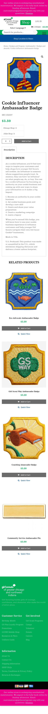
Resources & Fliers (9, 636)
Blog (28, 640)
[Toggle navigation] (44, 33)
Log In (38, 21)
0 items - (35, 27)
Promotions (7, 628)
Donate (29, 632)
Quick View (25, 334)
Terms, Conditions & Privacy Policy (17, 671)
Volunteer (30, 628)
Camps (29, 625)
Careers (29, 636)
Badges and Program (17, 46)
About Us (6, 656)
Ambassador (30, 46)
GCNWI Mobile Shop (10, 632)
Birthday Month (9, 621)
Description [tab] (9, 150)
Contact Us (6, 660)
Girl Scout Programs (34, 621)
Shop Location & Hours (23, 39)
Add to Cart (26, 141)
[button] (42, 56)
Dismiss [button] (29, 13)
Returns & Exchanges (11, 675)
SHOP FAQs (7, 667)
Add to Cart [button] (25, 328)
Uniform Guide (8, 640)
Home (6, 46)
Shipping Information (11, 664)
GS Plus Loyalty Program (12, 625)
